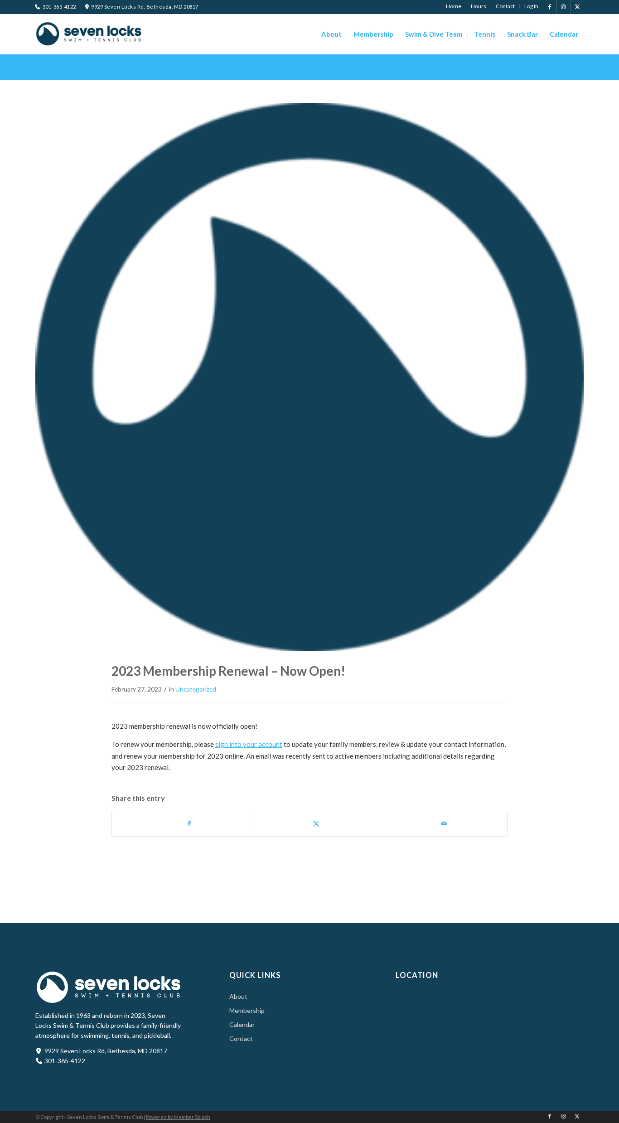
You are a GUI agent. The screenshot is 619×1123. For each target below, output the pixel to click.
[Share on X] (316, 823)
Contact (241, 1038)
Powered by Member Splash (178, 1117)
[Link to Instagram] (563, 7)
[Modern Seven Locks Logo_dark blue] (89, 33)
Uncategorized (195, 689)
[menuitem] (453, 6)
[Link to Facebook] (549, 7)
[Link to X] (577, 7)
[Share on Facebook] (189, 823)
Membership (247, 1010)
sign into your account (248, 744)
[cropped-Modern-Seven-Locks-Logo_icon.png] (309, 377)
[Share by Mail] (443, 823)
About (238, 996)
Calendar (242, 1024)
